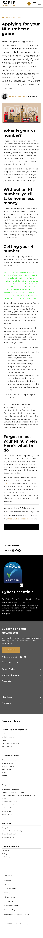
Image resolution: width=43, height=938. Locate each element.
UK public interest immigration (13, 792)
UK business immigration (11, 789)
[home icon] (29, 3)
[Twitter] (13, 550)
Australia (5, 734)
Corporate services (11, 785)
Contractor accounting (10, 760)
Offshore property (10, 846)
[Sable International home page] (9, 3)
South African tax (8, 766)
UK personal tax (7, 763)
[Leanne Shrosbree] (5, 96)
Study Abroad (6, 828)
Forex (4, 772)
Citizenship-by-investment (11, 743)
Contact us (8, 876)
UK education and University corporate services (18, 795)
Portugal (5, 854)
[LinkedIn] (19, 550)
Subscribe (11, 650)
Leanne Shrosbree (18, 96)
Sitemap (7, 893)
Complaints (8, 901)
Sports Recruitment (9, 834)
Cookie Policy (9, 910)
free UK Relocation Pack (20, 519)
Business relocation (9, 805)
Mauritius (5, 850)
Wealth (4, 775)
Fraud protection (10, 888)
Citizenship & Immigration (14, 730)
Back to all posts (13, 17)
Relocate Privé (7, 746)
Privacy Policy (9, 897)
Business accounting (9, 801)
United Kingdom (8, 737)
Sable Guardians (8, 837)
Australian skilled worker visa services (15, 808)
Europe (4, 740)
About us (7, 880)
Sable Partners (7, 811)
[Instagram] (16, 657)
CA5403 (7, 483)
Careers (7, 884)
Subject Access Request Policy (16, 914)
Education (6, 823)
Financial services (10, 756)
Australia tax (6, 769)
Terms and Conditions (12, 906)
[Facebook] (16, 550)
